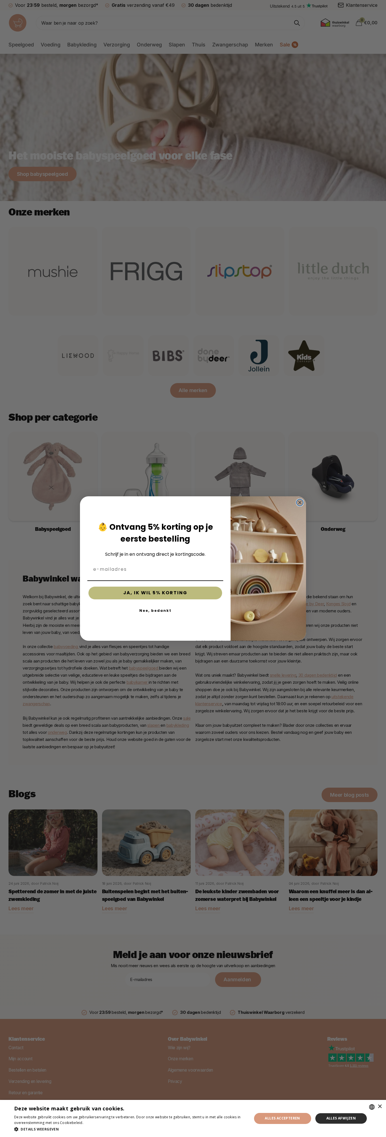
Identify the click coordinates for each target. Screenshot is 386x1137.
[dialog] (193, 1118)
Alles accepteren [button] (282, 1118)
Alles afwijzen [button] (341, 1118)
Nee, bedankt (155, 610)
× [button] (380, 1106)
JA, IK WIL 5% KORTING (155, 592)
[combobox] (372, 1107)
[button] (129, 1129)
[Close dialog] (299, 502)
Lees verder (94, 1122)
